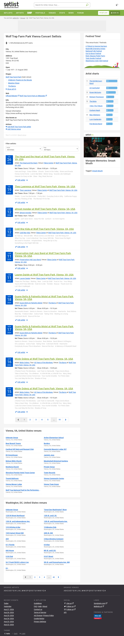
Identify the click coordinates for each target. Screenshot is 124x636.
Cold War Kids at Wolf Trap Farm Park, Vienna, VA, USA (44, 228)
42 (54, 577)
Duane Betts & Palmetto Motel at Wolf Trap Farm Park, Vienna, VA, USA (44, 298)
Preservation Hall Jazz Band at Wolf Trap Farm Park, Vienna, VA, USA (43, 254)
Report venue (22, 135)
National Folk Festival (94, 51)
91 (60, 420)
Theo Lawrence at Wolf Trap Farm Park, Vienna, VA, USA (45, 186)
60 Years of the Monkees (43, 363)
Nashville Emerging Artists (95, 49)
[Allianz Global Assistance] (97, 616)
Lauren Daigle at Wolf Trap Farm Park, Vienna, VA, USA (44, 274)
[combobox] (62, 4)
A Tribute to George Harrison (96, 46)
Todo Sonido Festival (93, 58)
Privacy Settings (40, 622)
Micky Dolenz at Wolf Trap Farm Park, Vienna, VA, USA (44, 358)
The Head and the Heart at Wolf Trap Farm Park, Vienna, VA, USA (45, 158)
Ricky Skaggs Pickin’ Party (95, 56)
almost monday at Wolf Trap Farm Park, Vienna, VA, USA (45, 208)
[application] (102, 147)
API (65, 612)
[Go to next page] (66, 419)
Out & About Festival (93, 53)
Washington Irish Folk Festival (97, 61)
